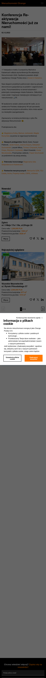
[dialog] (23, 339)
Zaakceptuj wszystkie (34, 358)
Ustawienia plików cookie (12, 358)
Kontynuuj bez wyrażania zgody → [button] (29, 317)
